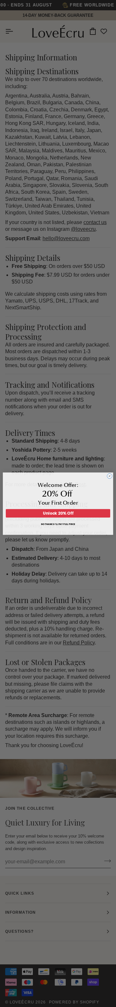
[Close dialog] (109, 475)
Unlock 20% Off (58, 513)
